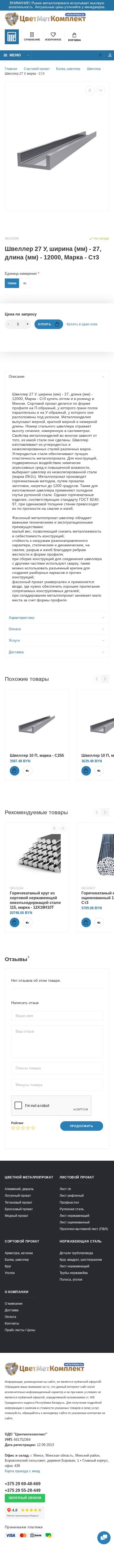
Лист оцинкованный (75, 1222)
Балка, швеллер (17, 1259)
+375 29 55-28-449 (23, 1490)
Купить (44, 324)
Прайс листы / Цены (20, 1330)
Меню (15, 55)
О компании (14, 1303)
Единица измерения (21, 274)
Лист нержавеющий (74, 1215)
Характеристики (21, 618)
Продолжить (81, 1126)
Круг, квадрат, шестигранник (81, 1259)
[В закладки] (101, 90)
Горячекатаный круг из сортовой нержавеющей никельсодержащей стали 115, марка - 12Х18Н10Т (35, 900)
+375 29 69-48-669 (23, 1483)
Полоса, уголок (71, 1279)
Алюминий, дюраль (19, 1189)
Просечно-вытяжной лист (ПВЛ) (84, 1229)
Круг (8, 1266)
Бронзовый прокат (19, 1209)
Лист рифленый (72, 1195)
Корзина (74, 40)
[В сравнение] (90, 90)
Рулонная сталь (72, 1209)
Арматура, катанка (19, 1253)
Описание (16, 377)
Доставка (16, 652)
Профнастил (69, 1202)
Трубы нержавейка (74, 1273)
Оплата (15, 629)
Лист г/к (65, 1189)
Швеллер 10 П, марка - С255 (37, 755)
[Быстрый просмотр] (27, 771)
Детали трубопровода (76, 1253)
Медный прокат (16, 1215)
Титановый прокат (18, 1202)
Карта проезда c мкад (22, 1471)
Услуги (14, 640)
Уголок (10, 1273)
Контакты (12, 1323)
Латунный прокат (18, 1195)
